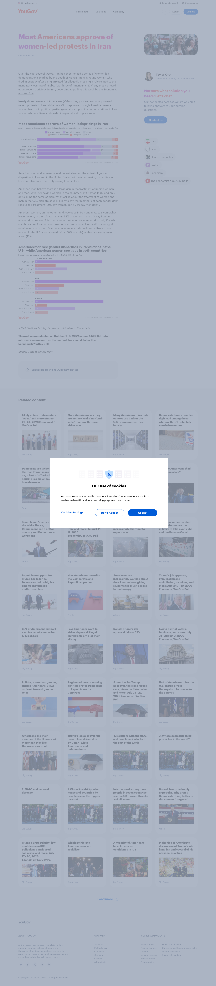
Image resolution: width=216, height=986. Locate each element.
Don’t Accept (109, 512)
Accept (143, 512)
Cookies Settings (72, 512)
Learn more (123, 500)
